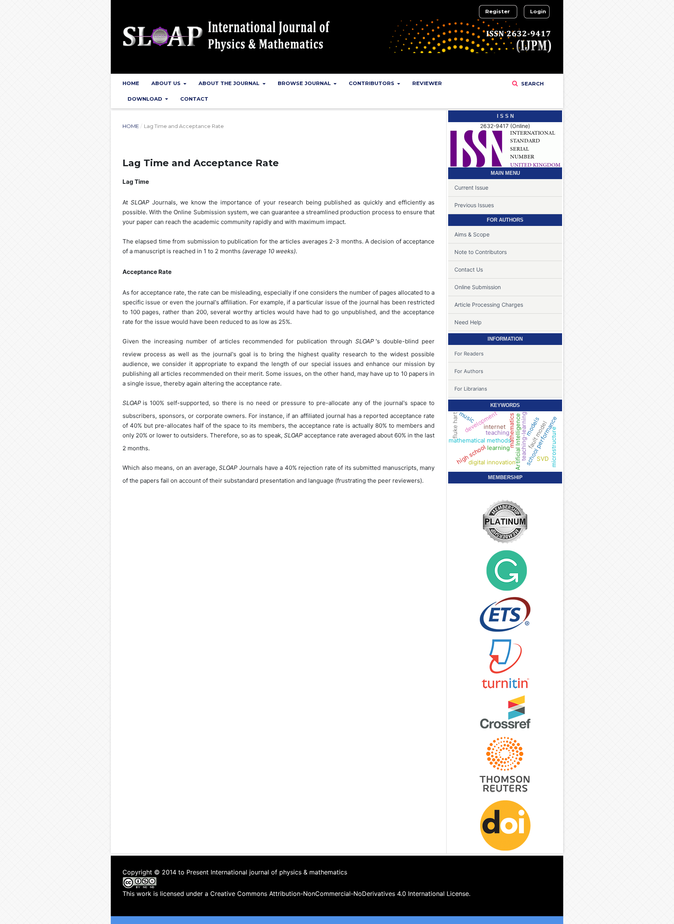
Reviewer (427, 83)
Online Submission (477, 287)
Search (532, 83)
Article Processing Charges (488, 304)
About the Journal (230, 83)
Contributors (372, 83)
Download (146, 99)
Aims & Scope (472, 234)
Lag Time (135, 181)
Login (538, 11)
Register (497, 11)
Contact (194, 99)
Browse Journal (305, 83)
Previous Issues (474, 205)
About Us (166, 83)
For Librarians (470, 389)
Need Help (468, 322)
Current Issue (471, 187)
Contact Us (468, 269)
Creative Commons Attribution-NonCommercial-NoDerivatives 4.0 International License (339, 893)
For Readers (469, 353)
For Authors (468, 371)
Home (130, 83)
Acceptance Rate (147, 271)
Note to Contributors (480, 252)
